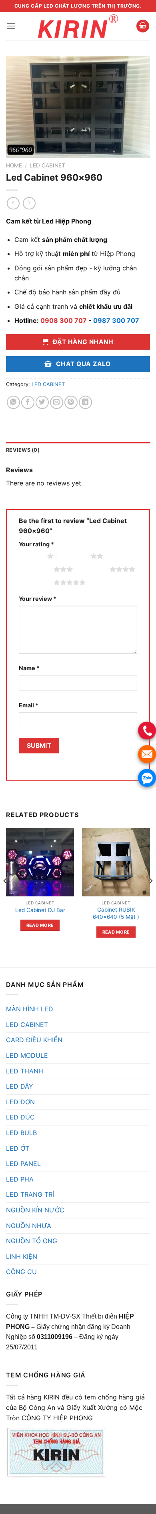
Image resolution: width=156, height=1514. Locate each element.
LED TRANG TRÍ (30, 1194)
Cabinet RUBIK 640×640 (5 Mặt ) (116, 913)
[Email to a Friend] (56, 402)
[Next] (150, 896)
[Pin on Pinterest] (71, 402)
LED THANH (24, 1071)
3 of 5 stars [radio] (37, 569)
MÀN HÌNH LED (29, 1009)
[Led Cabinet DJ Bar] (40, 862)
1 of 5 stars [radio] (31, 556)
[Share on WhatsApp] (13, 402)
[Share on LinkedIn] (85, 402)
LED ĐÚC (20, 1117)
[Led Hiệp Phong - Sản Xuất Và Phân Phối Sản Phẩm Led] (78, 26)
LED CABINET (47, 165)
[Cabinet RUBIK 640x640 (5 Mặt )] (116, 862)
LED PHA (20, 1179)
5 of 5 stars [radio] (37, 582)
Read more (40, 925)
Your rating (36, 544)
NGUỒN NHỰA (28, 1226)
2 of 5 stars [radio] (74, 556)
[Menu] (11, 26)
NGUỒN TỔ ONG (31, 1241)
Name (29, 667)
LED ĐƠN (20, 1102)
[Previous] (6, 896)
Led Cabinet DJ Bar (40, 910)
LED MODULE (27, 1055)
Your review (37, 598)
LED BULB (21, 1133)
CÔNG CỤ (21, 1272)
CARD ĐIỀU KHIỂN (34, 1040)
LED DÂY (19, 1086)
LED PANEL (23, 1164)
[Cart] (142, 26)
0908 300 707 (63, 320)
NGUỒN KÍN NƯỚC (35, 1210)
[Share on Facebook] (27, 402)
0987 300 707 (116, 320)
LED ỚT (17, 1148)
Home (14, 165)
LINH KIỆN (21, 1256)
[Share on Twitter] (42, 402)
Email (28, 705)
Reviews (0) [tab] (23, 450)
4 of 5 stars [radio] (93, 569)
